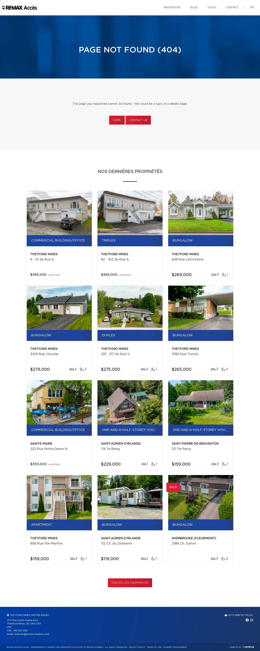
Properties (172, 7)
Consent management (175, 647)
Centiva (248, 647)
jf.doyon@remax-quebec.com (32, 634)
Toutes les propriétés (130, 583)
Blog (194, 7)
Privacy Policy (137, 647)
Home (117, 120)
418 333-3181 (20, 631)
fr (252, 7)
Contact (232, 7)
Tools (211, 7)
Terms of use (154, 647)
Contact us (138, 120)
